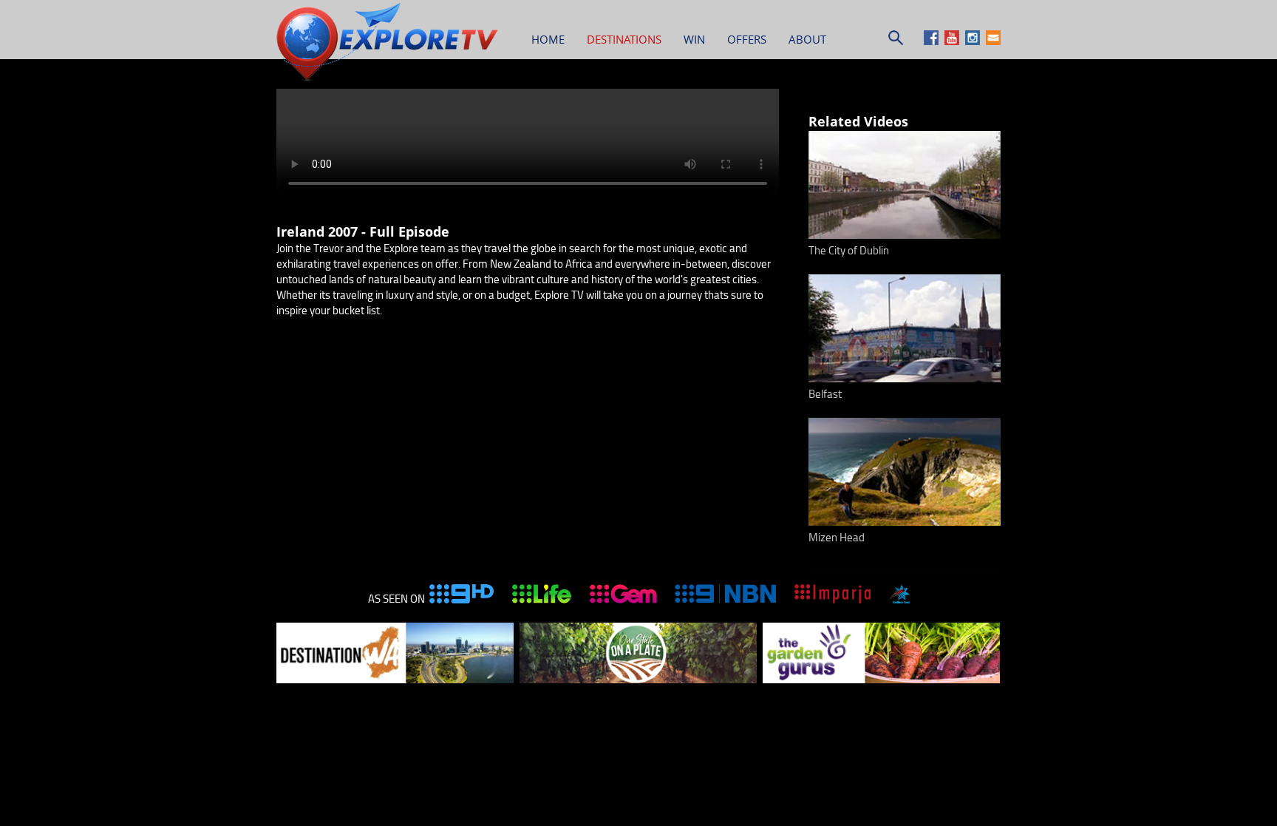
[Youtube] (953, 41)
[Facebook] (933, 41)
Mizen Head (836, 537)
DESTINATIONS (624, 39)
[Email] (993, 41)
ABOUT (807, 39)
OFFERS (746, 39)
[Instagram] (974, 41)
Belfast (825, 394)
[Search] (895, 41)
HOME (548, 39)
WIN (694, 39)
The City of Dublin (848, 250)
